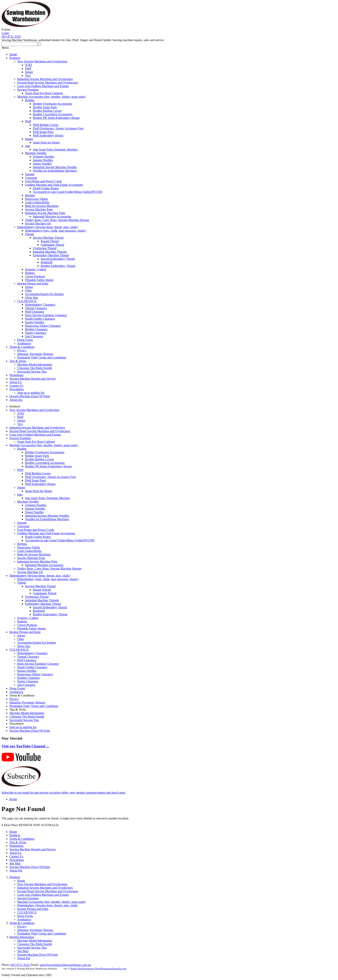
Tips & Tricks (17, 361)
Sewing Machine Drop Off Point (29, 396)
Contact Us (16, 385)
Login (5, 33)
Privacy (22, 350)
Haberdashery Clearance (40, 304)
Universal (31, 177)
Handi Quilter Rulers (46, 188)
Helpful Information (21, 937)
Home (13, 54)
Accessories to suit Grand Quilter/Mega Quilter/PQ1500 (67, 191)
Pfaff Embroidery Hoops (48, 135)
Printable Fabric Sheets (39, 280)
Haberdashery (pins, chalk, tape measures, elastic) (55, 230)
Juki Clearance (34, 336)
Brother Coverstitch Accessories (52, 114)
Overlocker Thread (44, 248)
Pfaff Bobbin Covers (45, 124)
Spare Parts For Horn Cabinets (44, 93)
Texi (28, 75)
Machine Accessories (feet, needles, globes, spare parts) (51, 96)
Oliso (28, 290)
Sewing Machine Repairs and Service (32, 378)
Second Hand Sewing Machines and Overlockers (47, 82)
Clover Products (35, 276)
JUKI (28, 65)
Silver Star (31, 297)
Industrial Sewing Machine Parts (45, 213)
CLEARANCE (27, 301)
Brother (29, 100)
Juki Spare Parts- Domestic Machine (55, 149)
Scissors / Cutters (35, 269)
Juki (27, 146)
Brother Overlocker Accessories (52, 103)
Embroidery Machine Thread (51, 255)
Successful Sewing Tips (32, 371)
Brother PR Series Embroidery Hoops (56, 117)
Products (14, 58)
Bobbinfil (46, 262)
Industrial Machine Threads (50, 251)
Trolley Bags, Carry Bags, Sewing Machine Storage (57, 220)
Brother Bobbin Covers (47, 110)
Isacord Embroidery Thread (58, 258)
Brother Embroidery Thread (58, 265)
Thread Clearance (36, 308)
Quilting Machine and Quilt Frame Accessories (54, 184)
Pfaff (28, 68)
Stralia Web (76, 968)
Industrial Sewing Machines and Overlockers (45, 79)
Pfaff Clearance (34, 311)
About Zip (15, 399)
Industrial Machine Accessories (52, 216)
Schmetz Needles (43, 156)
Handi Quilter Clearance (40, 318)
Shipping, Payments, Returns (35, 354)
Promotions (16, 375)
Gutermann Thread (52, 244)
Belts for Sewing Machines (41, 206)
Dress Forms (25, 339)
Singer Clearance (35, 332)
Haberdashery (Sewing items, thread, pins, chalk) (47, 227)
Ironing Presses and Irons (32, 283)
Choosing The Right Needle (34, 368)
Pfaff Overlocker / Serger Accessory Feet (58, 128)
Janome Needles (43, 160)
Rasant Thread (50, 241)
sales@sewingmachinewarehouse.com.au (65, 964)
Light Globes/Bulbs (37, 202)
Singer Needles (42, 163)
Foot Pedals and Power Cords (43, 181)
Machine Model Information (34, 364)
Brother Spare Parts (45, 107)
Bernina (30, 195)
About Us (15, 382)
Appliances (24, 343)
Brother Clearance (36, 329)
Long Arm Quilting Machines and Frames (43, 86)
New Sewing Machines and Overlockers (42, 61)
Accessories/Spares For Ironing (44, 294)
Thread (29, 234)
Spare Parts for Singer (46, 142)
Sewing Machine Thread (48, 237)
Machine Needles (36, 153)
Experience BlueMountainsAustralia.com (104, 968)
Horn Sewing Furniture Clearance (46, 315)
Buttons (30, 273)
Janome (29, 174)
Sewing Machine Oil (38, 223)
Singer (29, 72)
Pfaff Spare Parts (43, 132)
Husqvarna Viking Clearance (43, 325)
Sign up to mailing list (30, 392)
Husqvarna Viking (36, 199)
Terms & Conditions (21, 347)
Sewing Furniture (28, 89)
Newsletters (16, 389)
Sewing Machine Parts (39, 209)
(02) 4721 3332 (11, 36)
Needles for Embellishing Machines (55, 170)
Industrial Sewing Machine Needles (55, 167)
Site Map (15, 863)
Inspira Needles (34, 322)
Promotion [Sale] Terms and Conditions (41, 357)
